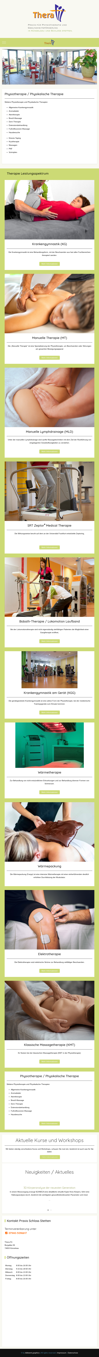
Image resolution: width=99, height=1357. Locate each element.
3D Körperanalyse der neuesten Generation (49, 1187)
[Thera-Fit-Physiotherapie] (50, 42)
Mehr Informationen (50, 264)
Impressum (61, 1353)
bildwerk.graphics (32, 1353)
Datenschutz (73, 1353)
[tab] (43, 79)
